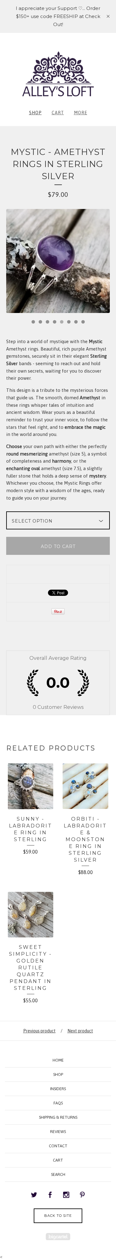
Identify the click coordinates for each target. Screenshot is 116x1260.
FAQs (58, 1103)
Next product (80, 1030)
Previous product (39, 1030)
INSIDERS (58, 1088)
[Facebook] (50, 1195)
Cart (58, 112)
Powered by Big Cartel (58, 1236)
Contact (58, 1146)
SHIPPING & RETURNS (58, 1117)
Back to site (58, 1215)
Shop (35, 112)
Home (58, 1060)
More (80, 112)
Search (58, 1174)
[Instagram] (66, 1195)
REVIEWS (58, 1131)
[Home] (58, 73)
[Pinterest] (82, 1195)
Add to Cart (58, 546)
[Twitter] (34, 1195)
